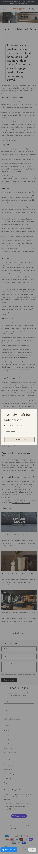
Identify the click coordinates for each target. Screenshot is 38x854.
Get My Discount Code (19, 439)
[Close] (34, 411)
